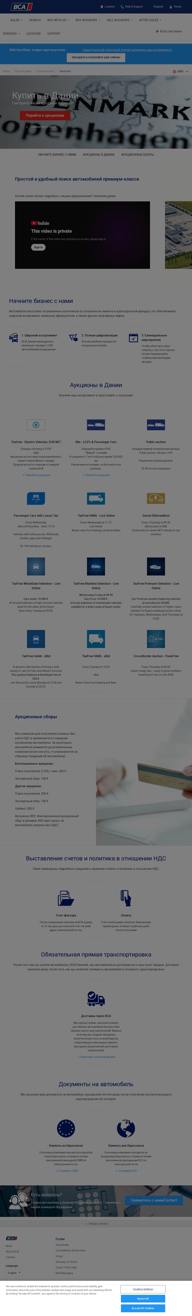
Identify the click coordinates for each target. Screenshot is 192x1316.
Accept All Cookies (143, 1308)
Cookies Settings (143, 1289)
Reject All (143, 1298)
